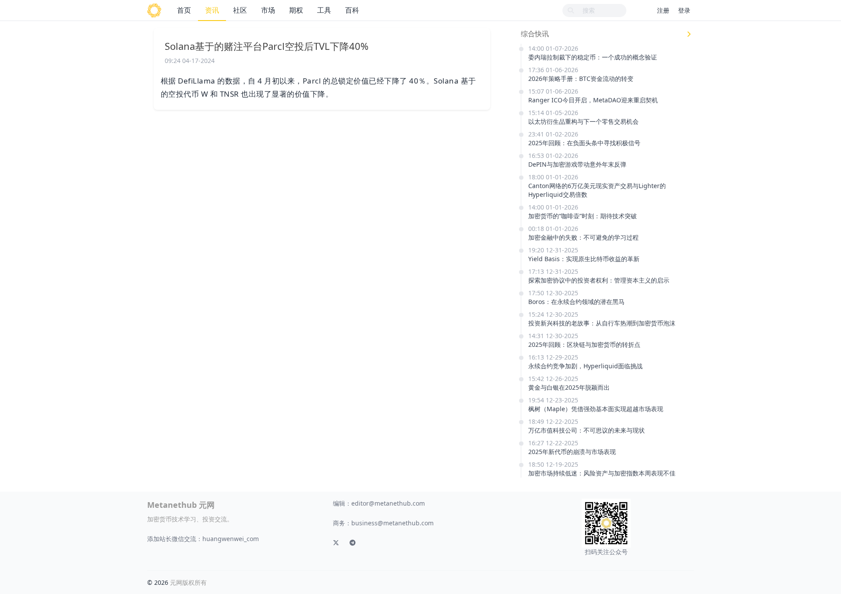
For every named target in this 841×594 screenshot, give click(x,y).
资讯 (212, 10)
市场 (268, 10)
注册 (663, 10)
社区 (240, 10)
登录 (684, 10)
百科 (352, 10)
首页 (184, 10)
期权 (296, 10)
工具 (324, 10)
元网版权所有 (188, 582)
